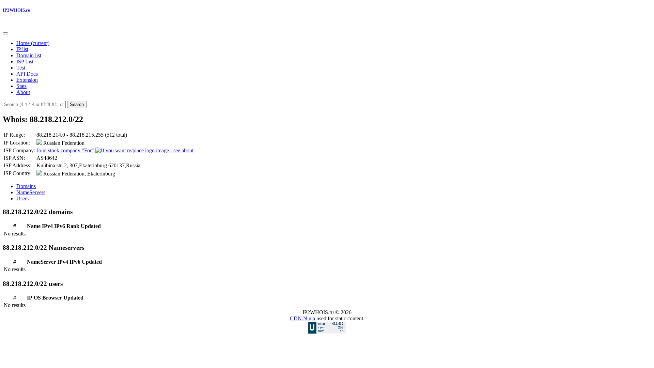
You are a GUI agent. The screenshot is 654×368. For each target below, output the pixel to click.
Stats (21, 86)
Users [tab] (22, 198)
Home (32, 43)
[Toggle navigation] (5, 33)
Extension (27, 80)
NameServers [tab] (30, 192)
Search (77, 104)
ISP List (24, 61)
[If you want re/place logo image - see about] (144, 151)
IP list (22, 49)
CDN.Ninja (302, 318)
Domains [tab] (26, 186)
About (23, 92)
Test (20, 68)
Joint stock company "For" (65, 150)
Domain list (28, 55)
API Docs (27, 74)
